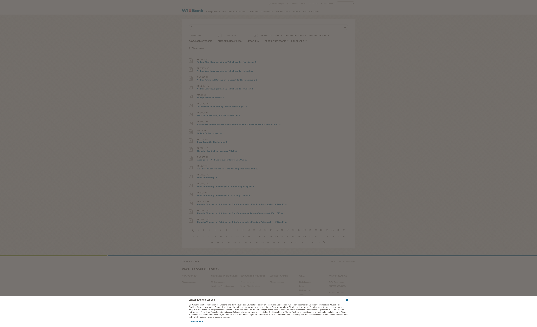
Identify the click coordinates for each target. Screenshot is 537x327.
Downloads (293, 4)
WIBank (296, 11)
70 (290, 242)
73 (307, 242)
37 (243, 236)
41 (265, 236)
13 (265, 230)
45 (288, 236)
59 (229, 242)
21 (310, 230)
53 (332, 236)
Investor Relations (311, 11)
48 (304, 236)
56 (212, 242)
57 (218, 242)
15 (276, 230)
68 (279, 242)
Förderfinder (328, 4)
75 (318, 242)
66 (268, 242)
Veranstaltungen (277, 4)
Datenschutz (195, 321)
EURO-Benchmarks (336, 282)
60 (235, 242)
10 (249, 230)
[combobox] (272, 35)
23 (321, 230)
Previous (193, 230)
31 (209, 236)
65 (263, 242)
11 (254, 230)
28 (193, 236)
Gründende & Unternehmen (234, 11)
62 (246, 242)
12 (260, 230)
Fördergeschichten (306, 290)
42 (271, 236)
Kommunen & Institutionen (261, 11)
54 (338, 236)
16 (282, 230)
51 (321, 236)
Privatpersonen (213, 11)
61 (240, 242)
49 (310, 236)
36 (237, 236)
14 (271, 230)
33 (221, 236)
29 (198, 236)
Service (302, 294)
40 (260, 236)
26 (338, 230)
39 (254, 236)
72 (302, 242)
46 (293, 236)
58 (223, 242)
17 (288, 230)
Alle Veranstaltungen (336, 292)
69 (285, 242)
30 (204, 236)
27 (344, 230)
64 (257, 242)
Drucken (337, 261)
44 (282, 236)
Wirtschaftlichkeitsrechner (250, 286)
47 (299, 236)
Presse (302, 286)
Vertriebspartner (283, 11)
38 (249, 236)
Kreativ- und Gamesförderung (222, 286)
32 (215, 236)
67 (274, 242)
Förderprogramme (311, 4)
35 (232, 236)
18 (293, 230)
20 (304, 230)
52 (327, 236)
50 (316, 236)
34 (226, 236)
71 (296, 242)
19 (299, 230)
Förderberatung (305, 282)
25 (332, 230)
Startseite (186, 261)
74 (313, 242)
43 (276, 236)
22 (316, 230)
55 (344, 236)
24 (327, 230)
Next (324, 242)
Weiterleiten (350, 261)
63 (251, 242)
